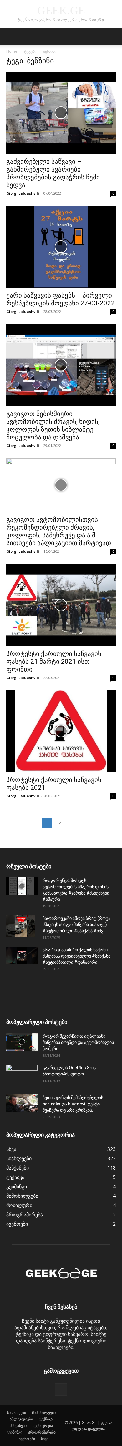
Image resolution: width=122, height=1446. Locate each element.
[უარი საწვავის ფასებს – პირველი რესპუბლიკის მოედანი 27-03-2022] (61, 247)
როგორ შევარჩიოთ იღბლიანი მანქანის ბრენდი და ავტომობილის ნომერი (78, 1042)
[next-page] (73, 823)
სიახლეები (16, 1412)
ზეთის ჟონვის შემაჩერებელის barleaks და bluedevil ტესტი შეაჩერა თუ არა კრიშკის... (73, 1104)
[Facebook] (61, 1389)
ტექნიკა (46, 1419)
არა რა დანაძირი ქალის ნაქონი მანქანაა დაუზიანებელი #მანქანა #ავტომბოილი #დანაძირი (76, 956)
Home (11, 51)
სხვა (44, 1438)
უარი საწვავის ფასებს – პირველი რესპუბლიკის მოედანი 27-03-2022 (60, 299)
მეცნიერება (43, 1425)
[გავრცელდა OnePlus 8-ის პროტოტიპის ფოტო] (22, 1075)
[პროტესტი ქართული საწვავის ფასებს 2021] (61, 731)
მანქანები (18, 1425)
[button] (11, 36)
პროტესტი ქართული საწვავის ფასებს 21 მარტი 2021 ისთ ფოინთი (53, 661)
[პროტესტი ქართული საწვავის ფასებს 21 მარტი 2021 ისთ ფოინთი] (61, 605)
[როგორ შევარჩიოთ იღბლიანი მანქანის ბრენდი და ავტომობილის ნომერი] (22, 1042)
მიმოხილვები (44, 1412)
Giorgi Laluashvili (22, 193)
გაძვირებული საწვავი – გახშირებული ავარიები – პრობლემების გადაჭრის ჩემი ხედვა (53, 173)
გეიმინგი (14, 1432)
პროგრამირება (42, 1432)
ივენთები (27, 1438)
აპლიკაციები (21, 1419)
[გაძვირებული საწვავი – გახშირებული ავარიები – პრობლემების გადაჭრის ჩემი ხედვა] (61, 113)
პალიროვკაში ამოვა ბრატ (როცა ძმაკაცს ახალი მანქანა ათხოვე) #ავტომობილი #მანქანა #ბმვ (76, 924)
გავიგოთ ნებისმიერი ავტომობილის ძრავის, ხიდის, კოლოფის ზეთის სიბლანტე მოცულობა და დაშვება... (52, 425)
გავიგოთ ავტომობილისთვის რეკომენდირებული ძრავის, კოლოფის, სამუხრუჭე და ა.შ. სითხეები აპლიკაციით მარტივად (58, 531)
